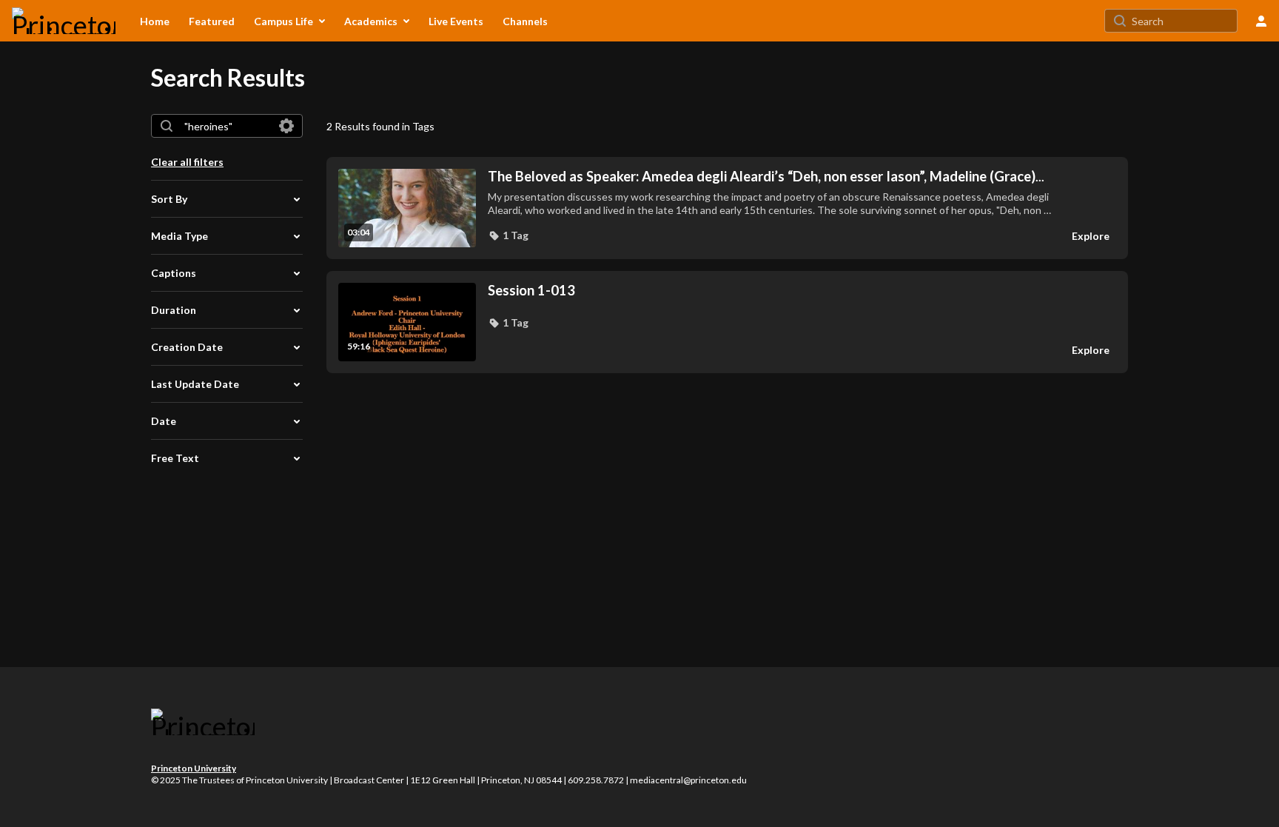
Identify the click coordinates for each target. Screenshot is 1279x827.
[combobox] (226, 125)
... (766, 176)
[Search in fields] (286, 126)
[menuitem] (154, 21)
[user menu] (1261, 21)
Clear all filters (187, 161)
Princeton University (193, 768)
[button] (508, 235)
